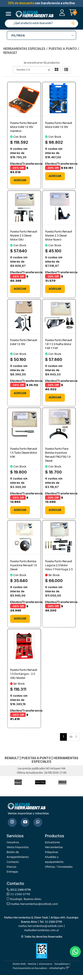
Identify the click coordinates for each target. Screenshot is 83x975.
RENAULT (10, 53)
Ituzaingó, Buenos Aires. (25, 899)
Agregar (20, 180)
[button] (68, 968)
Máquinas (51, 852)
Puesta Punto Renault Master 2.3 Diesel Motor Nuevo (58, 235)
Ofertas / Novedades (59, 867)
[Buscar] (73, 24)
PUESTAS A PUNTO (63, 49)
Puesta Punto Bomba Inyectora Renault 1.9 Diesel (23, 565)
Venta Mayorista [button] (18, 847)
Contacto (13, 862)
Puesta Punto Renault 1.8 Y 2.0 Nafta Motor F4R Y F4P (58, 344)
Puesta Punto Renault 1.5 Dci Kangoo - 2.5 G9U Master (23, 674)
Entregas (12, 872)
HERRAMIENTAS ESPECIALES (24, 49)
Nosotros (13, 842)
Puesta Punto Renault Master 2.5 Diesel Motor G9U (23, 235)
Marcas (11, 867)
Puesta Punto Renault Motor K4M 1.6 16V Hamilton (23, 127)
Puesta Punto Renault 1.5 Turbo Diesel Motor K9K (23, 452)
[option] (18, 782)
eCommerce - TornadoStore (54, 964)
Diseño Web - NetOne (24, 964)
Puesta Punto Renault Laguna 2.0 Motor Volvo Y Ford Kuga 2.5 (59, 565)
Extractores (52, 842)
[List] (66, 70)
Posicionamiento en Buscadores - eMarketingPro (39, 968)
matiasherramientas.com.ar (41, 930)
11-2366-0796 (20, 894)
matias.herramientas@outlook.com (34, 904)
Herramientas (54, 847)
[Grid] (56, 70)
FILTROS (18, 35)
